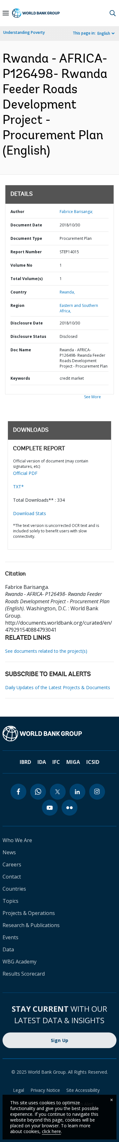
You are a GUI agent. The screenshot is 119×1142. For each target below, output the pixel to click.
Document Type (26, 238)
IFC (56, 761)
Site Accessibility (83, 1090)
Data (8, 949)
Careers (12, 864)
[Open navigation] (6, 13)
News (9, 852)
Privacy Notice (45, 1090)
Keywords (20, 378)
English (103, 33)
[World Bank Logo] (36, 13)
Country (18, 292)
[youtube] (50, 808)
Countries (14, 888)
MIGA (73, 761)
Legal (18, 1090)
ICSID (92, 761)
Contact (12, 876)
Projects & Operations (29, 913)
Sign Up (60, 1040)
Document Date (26, 225)
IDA (41, 761)
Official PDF (25, 473)
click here (51, 1131)
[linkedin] (77, 792)
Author (17, 211)
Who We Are (17, 840)
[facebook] (18, 792)
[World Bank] (59, 734)
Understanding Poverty (24, 32)
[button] (112, 13)
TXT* (18, 486)
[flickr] (69, 808)
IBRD (25, 761)
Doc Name (20, 350)
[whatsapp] (38, 792)
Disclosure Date (26, 323)
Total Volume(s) (26, 278)
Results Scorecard (24, 973)
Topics (10, 900)
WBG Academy (19, 961)
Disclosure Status (28, 336)
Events (10, 937)
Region (17, 305)
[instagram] (97, 792)
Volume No (21, 265)
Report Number (26, 252)
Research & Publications (31, 925)
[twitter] (58, 792)
